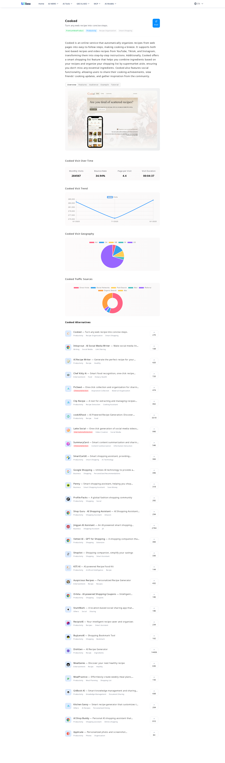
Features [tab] (83, 84)
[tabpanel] (112, 121)
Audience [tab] (93, 84)
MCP (96, 3)
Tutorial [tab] (115, 84)
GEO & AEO (82, 3)
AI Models (109, 3)
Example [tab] (105, 84)
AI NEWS (52, 3)
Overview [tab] (71, 84)
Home (41, 3)
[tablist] (93, 84)
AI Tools (66, 3)
